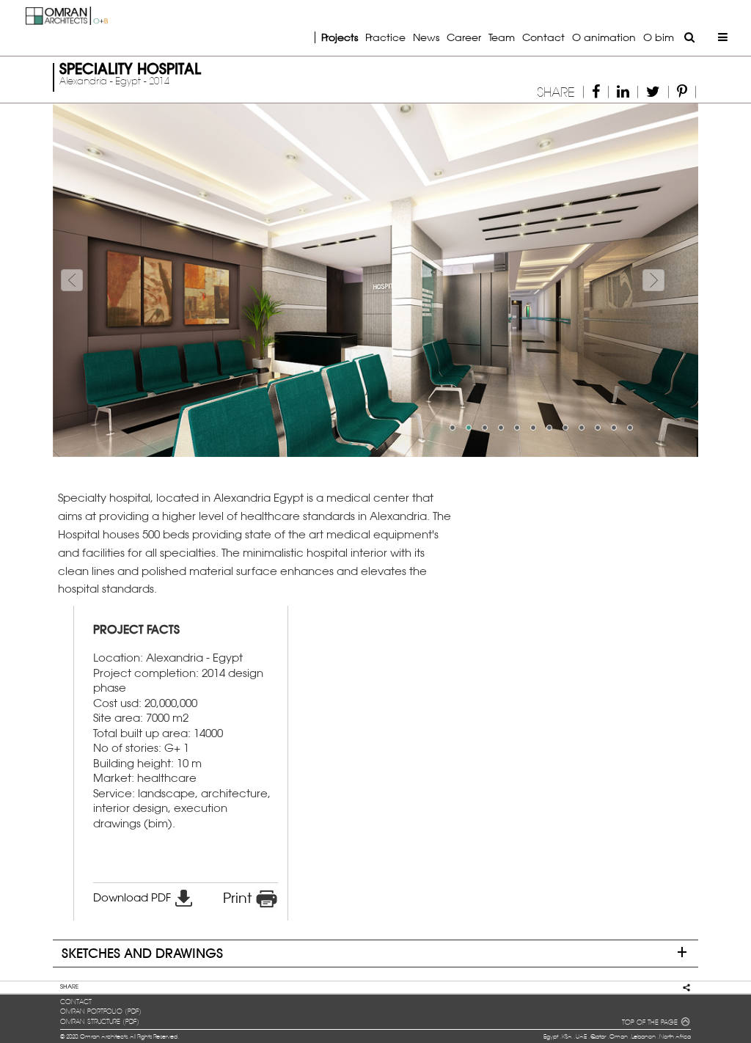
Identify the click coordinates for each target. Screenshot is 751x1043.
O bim (658, 37)
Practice (385, 37)
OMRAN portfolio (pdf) (101, 1011)
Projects (339, 37)
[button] (101, 280)
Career (464, 37)
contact (76, 1002)
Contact (543, 37)
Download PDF (133, 897)
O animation (604, 37)
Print (239, 898)
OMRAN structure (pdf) (99, 1021)
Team (501, 37)
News (426, 37)
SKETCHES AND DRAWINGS (142, 953)
